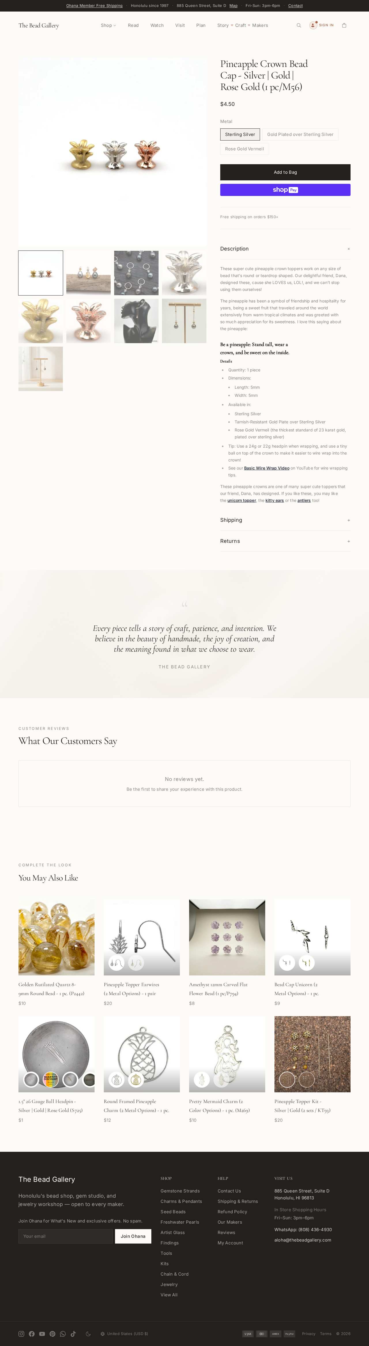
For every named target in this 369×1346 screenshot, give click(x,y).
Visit (180, 25)
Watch (157, 25)
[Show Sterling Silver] (116, 963)
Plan (201, 25)
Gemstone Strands (180, 1191)
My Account (230, 1243)
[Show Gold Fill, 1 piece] (70, 1080)
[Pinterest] (52, 1334)
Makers (260, 25)
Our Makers (230, 1222)
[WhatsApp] (63, 1334)
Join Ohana (133, 1236)
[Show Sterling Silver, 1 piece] (31, 1080)
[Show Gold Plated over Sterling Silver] (307, 963)
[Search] (299, 25)
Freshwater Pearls (180, 1222)
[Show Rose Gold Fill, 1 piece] (90, 1080)
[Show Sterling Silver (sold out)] (307, 1080)
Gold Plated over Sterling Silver (300, 134)
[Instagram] (21, 1334)
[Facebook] (32, 1334)
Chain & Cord (175, 1274)
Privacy (308, 1333)
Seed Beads (173, 1211)
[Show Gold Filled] (287, 1080)
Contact (295, 5)
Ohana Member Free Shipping (94, 5)
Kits (165, 1263)
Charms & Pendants (181, 1201)
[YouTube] (42, 1334)
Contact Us (229, 1191)
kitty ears (275, 500)
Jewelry (169, 1284)
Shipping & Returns (238, 1201)
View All (169, 1295)
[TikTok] (73, 1334)
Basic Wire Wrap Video (266, 468)
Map (233, 5)
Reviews (227, 1232)
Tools (166, 1253)
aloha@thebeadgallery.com (302, 1240)
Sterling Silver (240, 134)
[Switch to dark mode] (88, 1334)
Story (223, 25)
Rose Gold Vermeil (244, 149)
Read (133, 25)
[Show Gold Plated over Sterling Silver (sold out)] (136, 963)
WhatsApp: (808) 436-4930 (303, 1229)
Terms (326, 1333)
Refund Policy (232, 1211)
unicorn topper (241, 500)
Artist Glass (173, 1232)
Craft (240, 25)
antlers (304, 500)
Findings (170, 1243)
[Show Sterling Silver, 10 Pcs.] (51, 1080)
